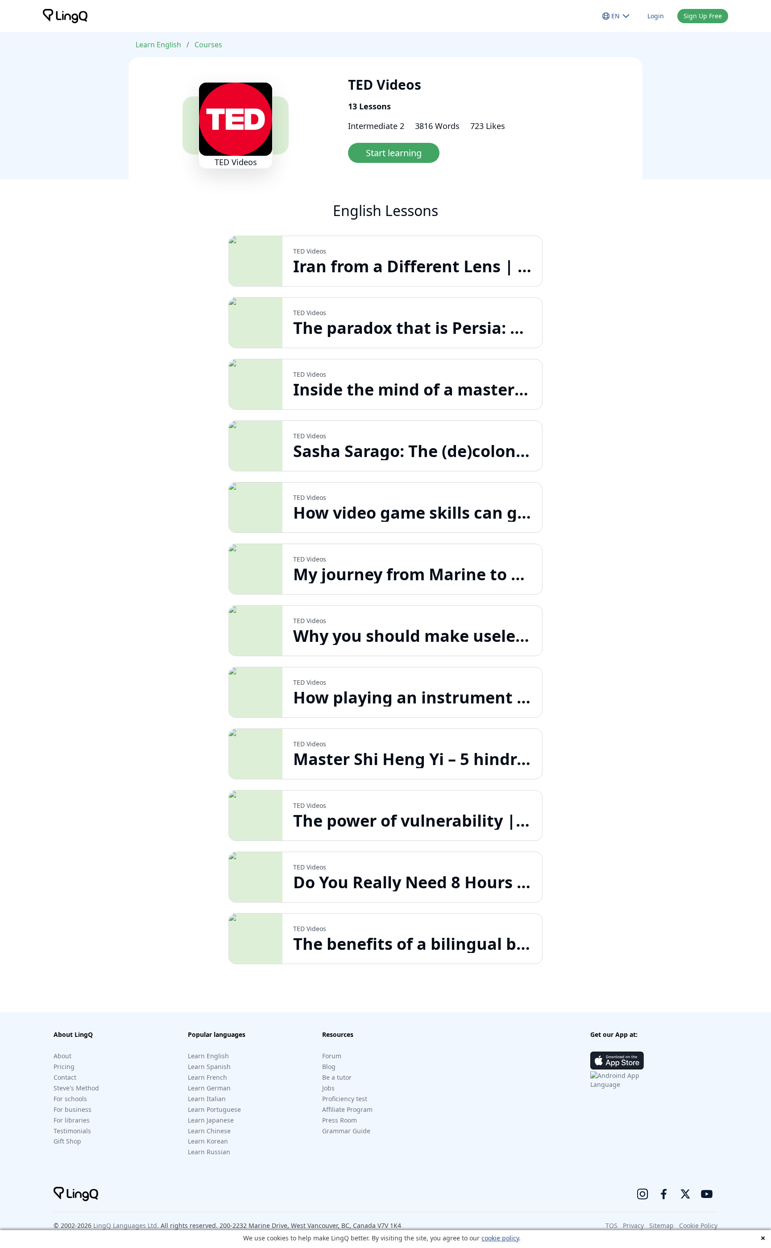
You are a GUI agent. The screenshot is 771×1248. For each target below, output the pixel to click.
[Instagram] (642, 1194)
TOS (611, 1225)
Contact (65, 1077)
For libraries (72, 1120)
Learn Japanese (211, 1120)
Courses (208, 45)
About (62, 1056)
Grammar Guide (346, 1131)
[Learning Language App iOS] (617, 1060)
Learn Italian (207, 1098)
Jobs (328, 1088)
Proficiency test (344, 1098)
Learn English (158, 45)
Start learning (394, 153)
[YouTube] (706, 1194)
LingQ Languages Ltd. (126, 1225)
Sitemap (661, 1225)
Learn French (207, 1077)
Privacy (633, 1225)
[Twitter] (685, 1194)
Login (655, 16)
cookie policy (500, 1238)
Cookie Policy (698, 1225)
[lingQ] (65, 16)
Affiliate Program (347, 1109)
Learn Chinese (209, 1131)
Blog (329, 1066)
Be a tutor (337, 1077)
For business (72, 1109)
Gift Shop (67, 1141)
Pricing (64, 1066)
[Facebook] (664, 1194)
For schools (70, 1098)
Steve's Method (76, 1088)
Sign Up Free (703, 16)
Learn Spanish (209, 1066)
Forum (331, 1056)
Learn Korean (208, 1141)
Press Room (339, 1120)
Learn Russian (209, 1152)
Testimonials (72, 1131)
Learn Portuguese (214, 1109)
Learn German (209, 1088)
